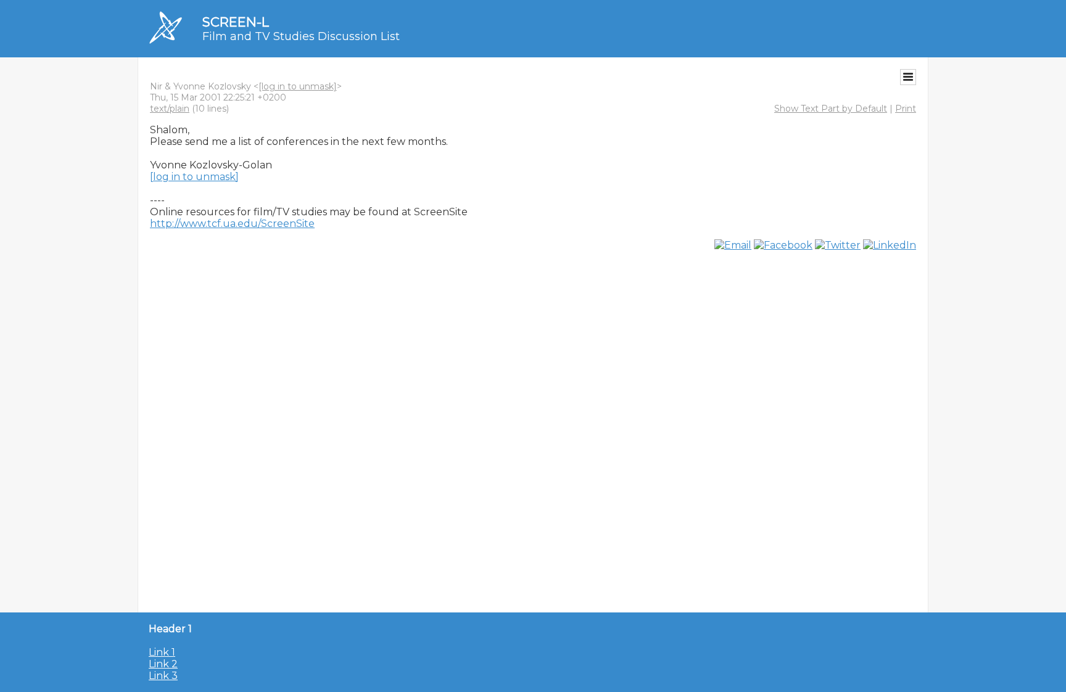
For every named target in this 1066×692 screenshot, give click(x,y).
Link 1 (162, 652)
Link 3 (163, 676)
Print (905, 108)
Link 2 (163, 664)
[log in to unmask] (297, 86)
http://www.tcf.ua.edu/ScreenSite (232, 223)
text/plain (169, 108)
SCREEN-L (235, 22)
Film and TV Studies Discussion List (301, 36)
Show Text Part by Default (830, 108)
